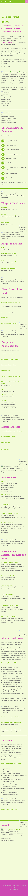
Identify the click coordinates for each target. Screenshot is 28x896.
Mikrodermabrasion (11, 173)
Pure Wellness (9, 163)
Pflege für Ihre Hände (11, 141)
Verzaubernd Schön (7, 1)
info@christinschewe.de (7, 840)
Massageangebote (11, 158)
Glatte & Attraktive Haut (12, 149)
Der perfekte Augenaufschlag (13, 154)
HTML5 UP (15, 889)
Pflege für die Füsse (11, 145)
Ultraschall (9, 178)
